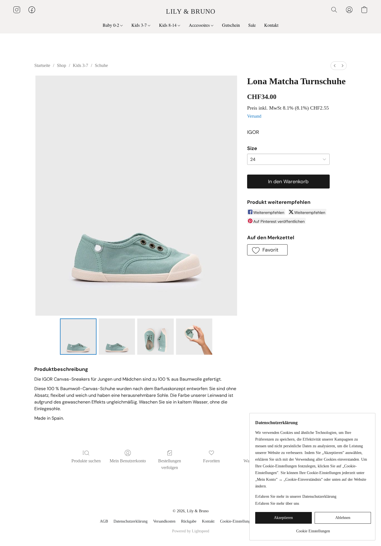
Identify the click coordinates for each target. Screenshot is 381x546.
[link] (313, 529)
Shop (61, 65)
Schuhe (101, 65)
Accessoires (200, 25)
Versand (254, 116)
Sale (252, 25)
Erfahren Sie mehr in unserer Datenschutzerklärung (295, 496)
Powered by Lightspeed (190, 531)
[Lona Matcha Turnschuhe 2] (155, 336)
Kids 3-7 (139, 25)
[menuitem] (335, 66)
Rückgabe (188, 521)
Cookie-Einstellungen (237, 521)
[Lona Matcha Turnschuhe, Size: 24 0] (78, 336)
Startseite (42, 65)
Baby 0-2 (111, 25)
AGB (104, 521)
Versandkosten (164, 521)
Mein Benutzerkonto (128, 460)
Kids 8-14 (168, 25)
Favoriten (211, 460)
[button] (190, 11)
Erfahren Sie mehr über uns (277, 503)
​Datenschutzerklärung (131, 521)
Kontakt (271, 25)
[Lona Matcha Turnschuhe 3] (194, 336)
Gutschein (231, 25)
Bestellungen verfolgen (169, 464)
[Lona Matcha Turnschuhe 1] (117, 336)
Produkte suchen (86, 460)
